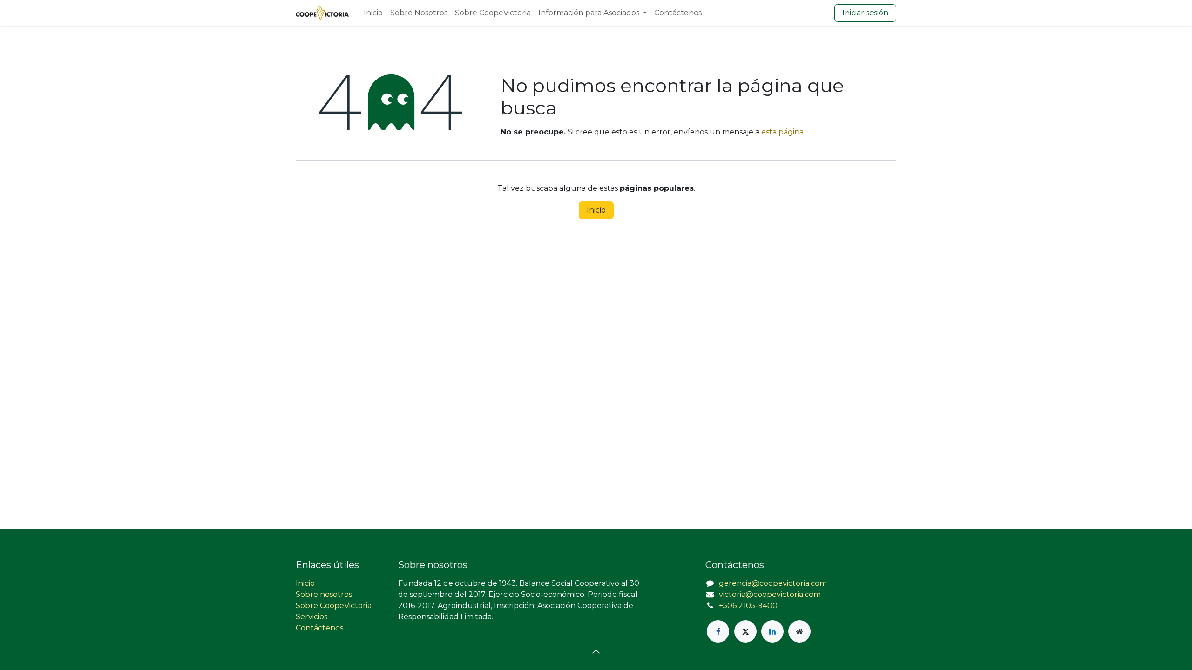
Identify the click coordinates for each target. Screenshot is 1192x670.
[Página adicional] (799, 631)
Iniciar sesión (865, 12)
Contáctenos (319, 627)
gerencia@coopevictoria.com (773, 583)
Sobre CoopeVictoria (334, 605)
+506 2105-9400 (748, 605)
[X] (745, 631)
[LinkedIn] (772, 631)
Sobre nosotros (324, 594)
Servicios (311, 616)
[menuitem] (373, 13)
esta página (782, 131)
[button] (596, 651)
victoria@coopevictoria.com (770, 594)
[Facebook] (718, 631)
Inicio (596, 210)
